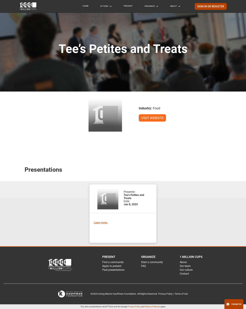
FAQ (143, 266)
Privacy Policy (134, 306)
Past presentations (113, 269)
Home (86, 6)
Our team (185, 266)
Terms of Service (152, 306)
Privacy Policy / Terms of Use (173, 293)
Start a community (152, 262)
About (173, 6)
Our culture (186, 269)
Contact (184, 273)
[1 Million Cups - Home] (28, 6)
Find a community (113, 262)
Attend (104, 6)
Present (128, 6)
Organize (149, 6)
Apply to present (111, 266)
